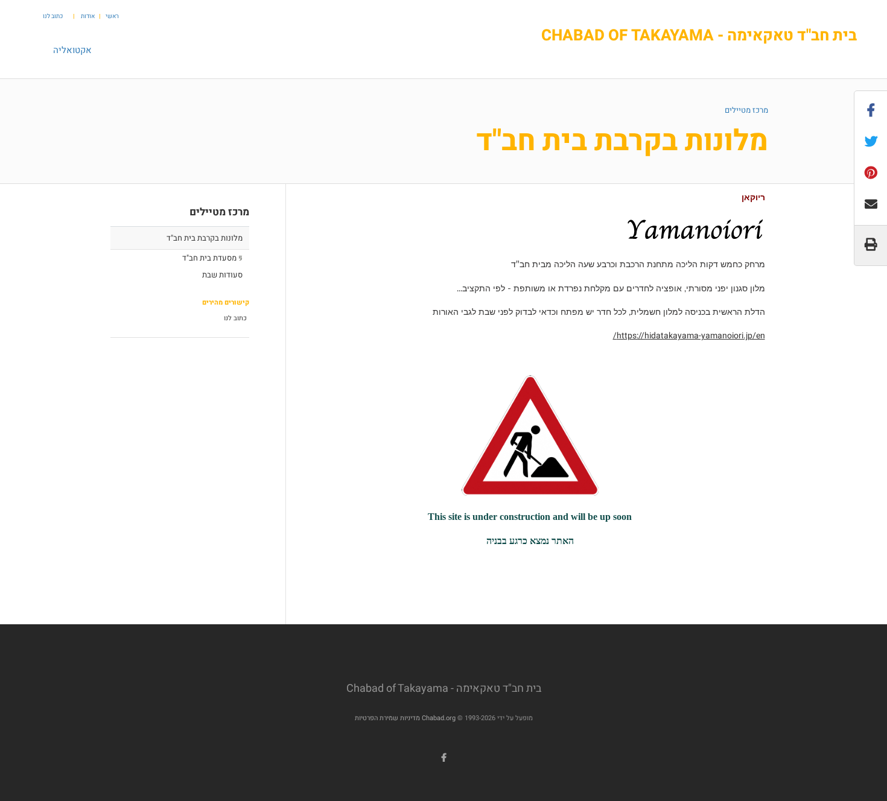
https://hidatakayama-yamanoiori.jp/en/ (689, 335)
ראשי (112, 16)
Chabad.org (439, 718)
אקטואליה (72, 50)
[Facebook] (443, 757)
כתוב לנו (53, 16)
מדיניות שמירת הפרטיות (387, 718)
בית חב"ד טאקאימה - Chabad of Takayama (699, 36)
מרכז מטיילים (746, 110)
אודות (88, 16)
